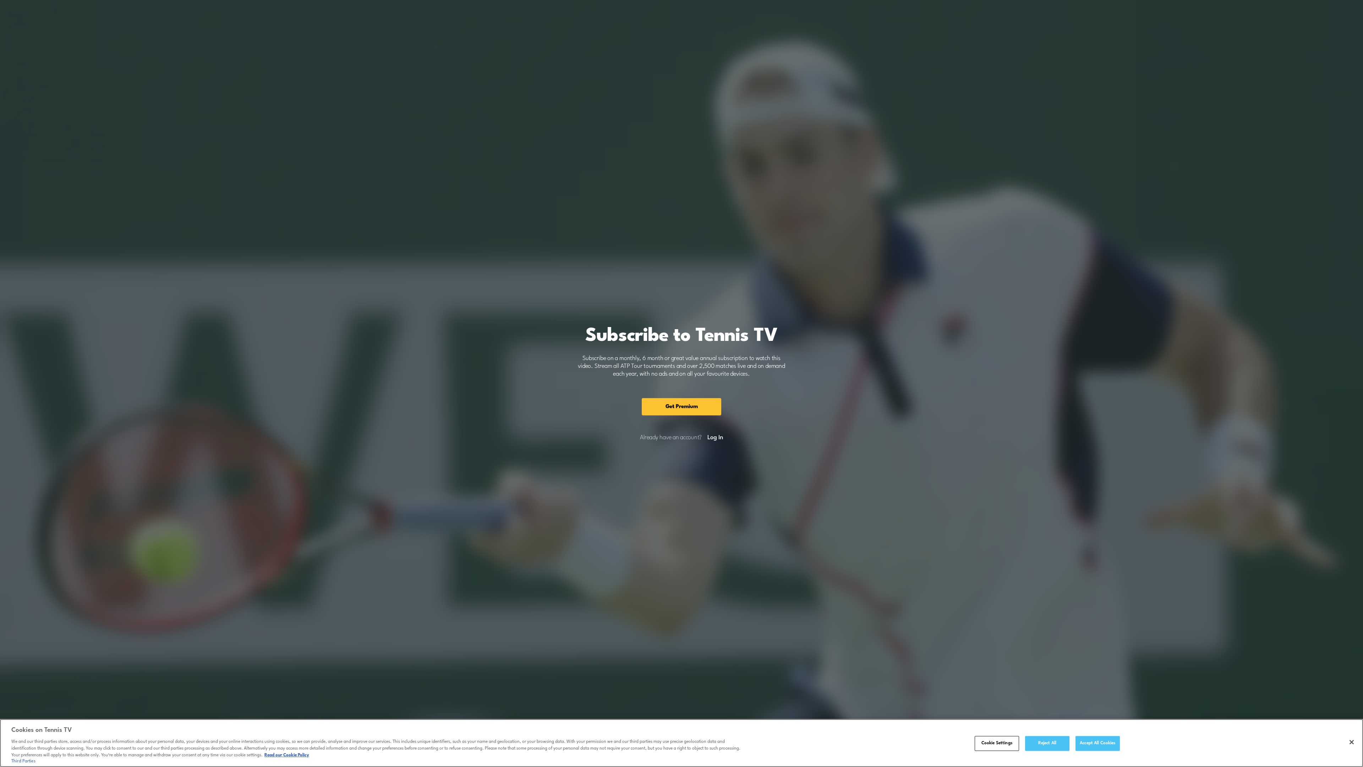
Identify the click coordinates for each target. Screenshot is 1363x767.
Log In (715, 438)
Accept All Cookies (1097, 743)
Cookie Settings (996, 743)
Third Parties (23, 761)
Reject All (1047, 743)
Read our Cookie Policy (286, 755)
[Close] (1351, 742)
